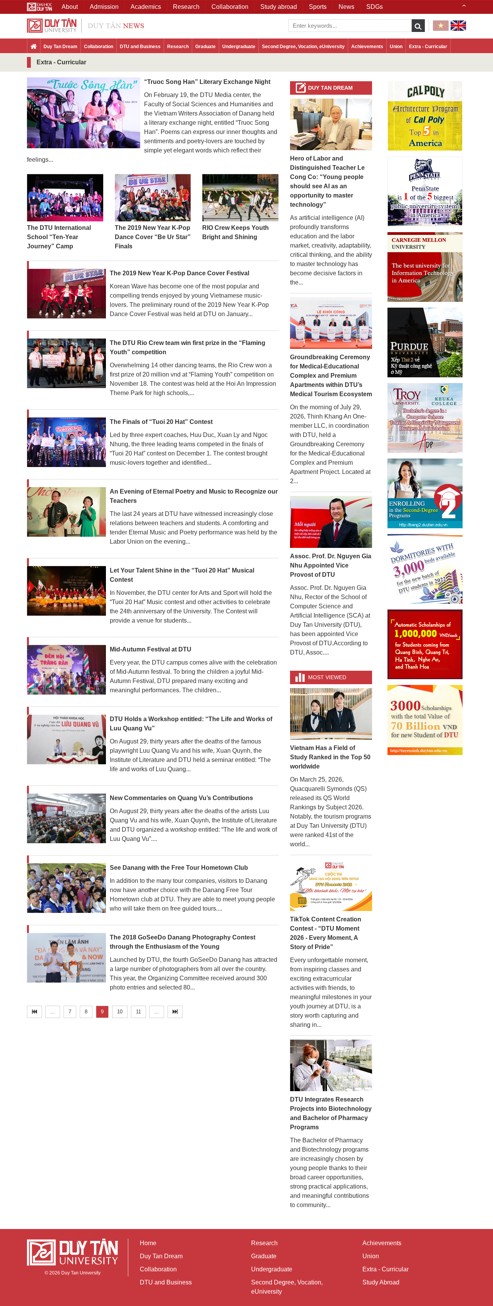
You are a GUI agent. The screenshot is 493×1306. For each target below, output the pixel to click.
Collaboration (98, 46)
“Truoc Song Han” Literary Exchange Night (207, 82)
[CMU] (425, 267)
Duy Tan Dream (60, 46)
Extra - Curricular (428, 46)
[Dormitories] (425, 569)
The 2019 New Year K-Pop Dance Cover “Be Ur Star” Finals (153, 236)
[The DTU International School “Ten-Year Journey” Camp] (65, 198)
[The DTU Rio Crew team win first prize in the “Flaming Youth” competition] (66, 363)
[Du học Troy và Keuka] (425, 418)
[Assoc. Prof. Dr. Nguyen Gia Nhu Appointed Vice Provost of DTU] (331, 521)
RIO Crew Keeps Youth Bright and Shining (235, 232)
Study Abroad (380, 1282)
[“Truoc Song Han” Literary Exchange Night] (83, 112)
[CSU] (425, 116)
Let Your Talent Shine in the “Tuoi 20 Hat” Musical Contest (182, 575)
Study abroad (278, 6)
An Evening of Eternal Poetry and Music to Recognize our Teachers (194, 496)
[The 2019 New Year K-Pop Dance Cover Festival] (66, 294)
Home (148, 1243)
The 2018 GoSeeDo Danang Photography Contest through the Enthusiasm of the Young (182, 942)
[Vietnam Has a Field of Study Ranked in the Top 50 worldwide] (331, 713)
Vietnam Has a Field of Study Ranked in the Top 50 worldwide (330, 757)
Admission (104, 6)
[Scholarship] (425, 720)
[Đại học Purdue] (425, 342)
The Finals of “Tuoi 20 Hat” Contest (161, 422)
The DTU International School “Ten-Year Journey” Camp (59, 236)
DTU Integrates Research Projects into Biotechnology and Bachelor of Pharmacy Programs (331, 1113)
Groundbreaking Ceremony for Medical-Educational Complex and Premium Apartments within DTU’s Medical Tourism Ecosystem (331, 375)
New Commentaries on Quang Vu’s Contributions (181, 798)
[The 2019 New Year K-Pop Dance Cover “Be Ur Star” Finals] (153, 198)
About (70, 6)
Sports (318, 6)
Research (178, 46)
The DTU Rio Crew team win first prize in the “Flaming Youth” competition (187, 347)
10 (119, 1012)
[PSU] (425, 191)
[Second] (425, 493)
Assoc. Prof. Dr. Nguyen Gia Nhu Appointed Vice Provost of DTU (330, 565)
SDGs (374, 6)
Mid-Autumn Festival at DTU (150, 649)
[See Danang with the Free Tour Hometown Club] (66, 889)
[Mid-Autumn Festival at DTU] (66, 670)
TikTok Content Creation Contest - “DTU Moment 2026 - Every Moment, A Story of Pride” (325, 933)
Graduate (205, 46)
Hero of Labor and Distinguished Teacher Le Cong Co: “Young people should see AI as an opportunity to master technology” (327, 181)
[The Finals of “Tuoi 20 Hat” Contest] (66, 442)
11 (138, 1012)
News (346, 6)
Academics (146, 6)
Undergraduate (238, 46)
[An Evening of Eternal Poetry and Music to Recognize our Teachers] (66, 512)
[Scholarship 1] (425, 644)
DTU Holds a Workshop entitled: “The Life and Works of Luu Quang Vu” (191, 724)
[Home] (33, 47)
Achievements (367, 46)
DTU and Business (140, 46)
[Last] (175, 1012)
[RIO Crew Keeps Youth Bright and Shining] (240, 198)
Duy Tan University (81, 1273)
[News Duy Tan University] (85, 25)
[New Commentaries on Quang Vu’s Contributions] (66, 819)
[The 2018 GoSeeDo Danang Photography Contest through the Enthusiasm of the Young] (66, 958)
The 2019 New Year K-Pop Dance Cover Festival (179, 273)
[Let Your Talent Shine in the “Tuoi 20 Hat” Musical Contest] (66, 591)
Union (396, 46)
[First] (34, 1012)
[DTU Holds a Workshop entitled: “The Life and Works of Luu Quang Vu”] (66, 740)
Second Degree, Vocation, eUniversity (303, 46)
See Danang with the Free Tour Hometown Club (179, 867)
